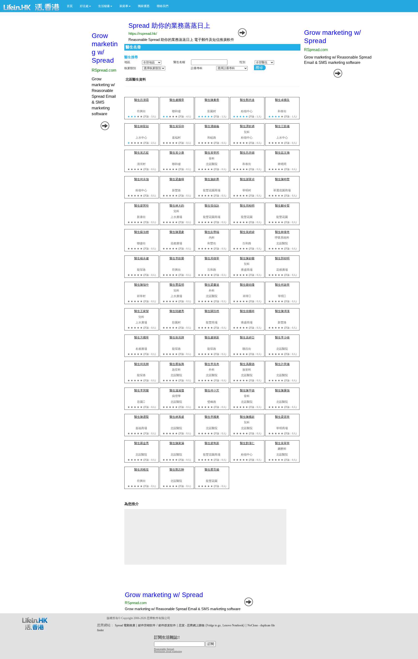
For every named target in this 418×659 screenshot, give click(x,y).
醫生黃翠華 (282, 443)
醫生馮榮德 (247, 364)
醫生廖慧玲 (141, 205)
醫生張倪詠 (212, 205)
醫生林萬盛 (177, 417)
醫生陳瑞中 (141, 284)
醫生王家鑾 (141, 311)
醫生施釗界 (212, 179)
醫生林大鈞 (177, 205)
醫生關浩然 (212, 311)
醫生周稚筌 (141, 469)
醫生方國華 (141, 337)
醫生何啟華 (282, 284)
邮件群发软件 (167, 625)
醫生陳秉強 (282, 390)
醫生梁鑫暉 (177, 179)
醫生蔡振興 (177, 364)
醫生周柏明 (247, 205)
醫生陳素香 (212, 100)
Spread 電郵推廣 (125, 625)
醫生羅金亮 (141, 443)
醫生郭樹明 (282, 258)
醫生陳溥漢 (282, 311)
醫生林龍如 (141, 126)
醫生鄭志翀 (177, 469)
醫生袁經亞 (247, 337)
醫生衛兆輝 (177, 337)
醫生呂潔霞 (141, 100)
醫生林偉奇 (282, 232)
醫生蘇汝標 (141, 232)
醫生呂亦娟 (247, 152)
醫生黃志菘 (141, 152)
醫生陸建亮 (177, 311)
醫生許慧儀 (282, 364)
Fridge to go (214, 625)
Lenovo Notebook (233, 625)
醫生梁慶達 (212, 284)
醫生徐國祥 (247, 311)
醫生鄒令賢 (282, 205)
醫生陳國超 (247, 417)
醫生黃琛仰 (177, 126)
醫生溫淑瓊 (177, 390)
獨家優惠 (143, 6)
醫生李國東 (212, 417)
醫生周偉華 (212, 258)
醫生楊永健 (141, 258)
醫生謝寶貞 (247, 179)
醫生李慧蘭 (141, 390)
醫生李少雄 (282, 337)
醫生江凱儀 (282, 126)
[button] (85, 6)
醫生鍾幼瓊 (247, 284)
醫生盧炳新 (212, 337)
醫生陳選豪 (177, 232)
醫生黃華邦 (212, 152)
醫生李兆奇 (212, 364)
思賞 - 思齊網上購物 (191, 625)
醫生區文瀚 (282, 152)
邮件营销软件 (147, 625)
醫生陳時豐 (282, 179)
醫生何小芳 (212, 390)
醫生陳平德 (247, 390)
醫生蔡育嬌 (212, 469)
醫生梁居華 (282, 417)
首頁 (70, 6)
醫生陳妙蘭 (247, 258)
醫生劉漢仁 (247, 443)
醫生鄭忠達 (247, 100)
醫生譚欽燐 (247, 126)
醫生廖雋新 (212, 443)
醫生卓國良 (282, 100)
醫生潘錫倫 (212, 126)
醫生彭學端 (212, 232)
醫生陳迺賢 (141, 417)
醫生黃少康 (177, 152)
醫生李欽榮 (177, 258)
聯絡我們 (162, 6)
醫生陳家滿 (177, 443)
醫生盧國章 (177, 100)
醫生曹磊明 (177, 284)
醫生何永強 (141, 179)
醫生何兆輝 (141, 364)
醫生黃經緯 (247, 232)
